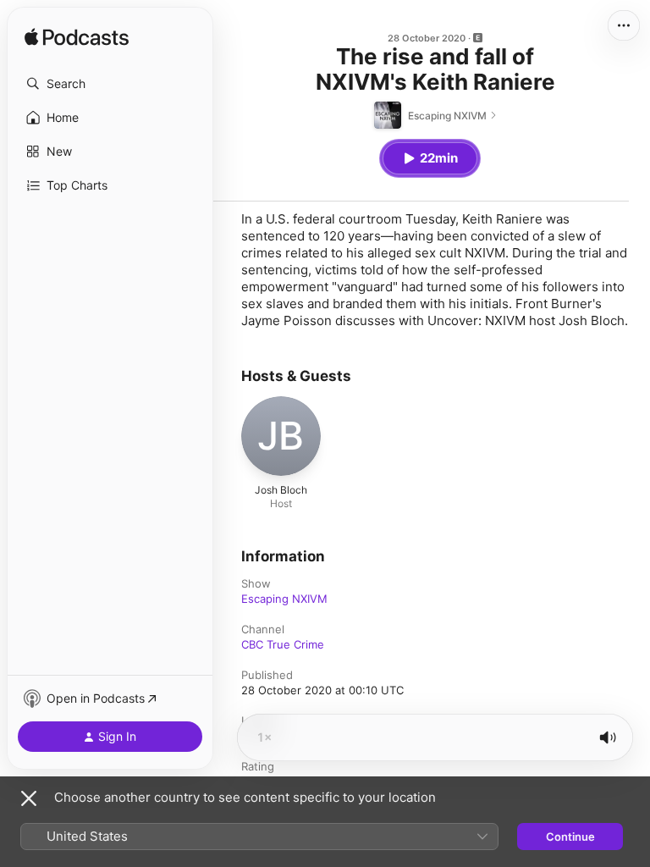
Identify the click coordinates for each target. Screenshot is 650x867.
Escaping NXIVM (284, 598)
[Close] (28, 798)
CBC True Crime (282, 644)
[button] (110, 83)
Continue (570, 836)
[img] (77, 38)
